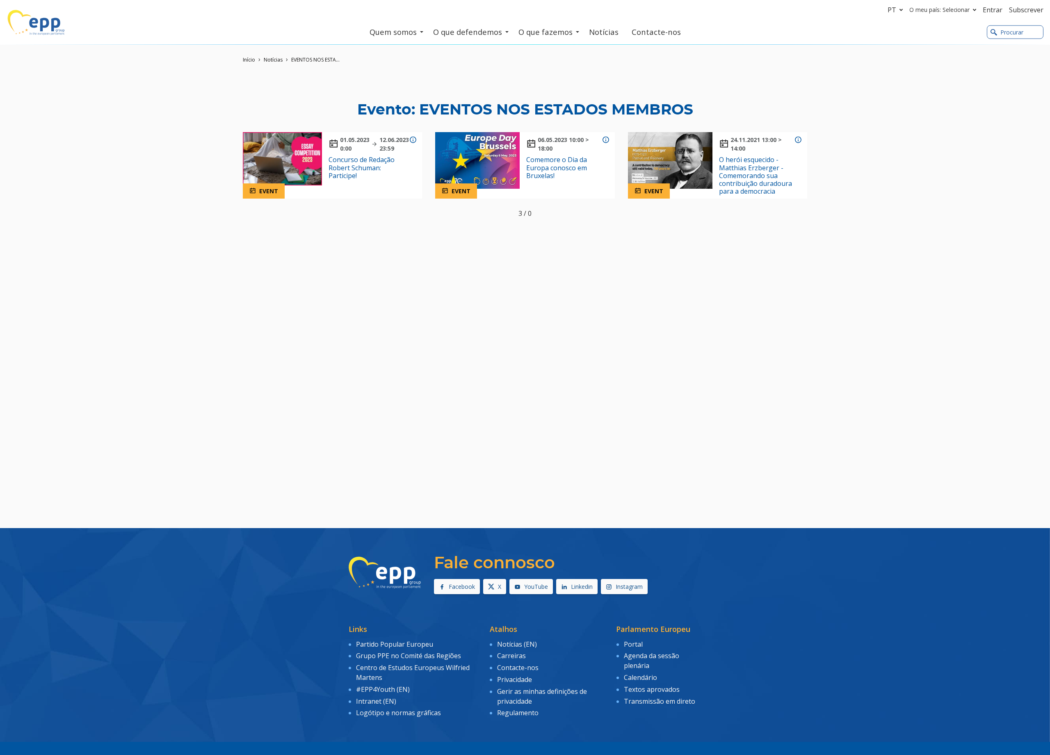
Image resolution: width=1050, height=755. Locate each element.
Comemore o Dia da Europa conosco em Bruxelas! (556, 168)
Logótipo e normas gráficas (398, 712)
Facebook (462, 586)
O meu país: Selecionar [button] (939, 10)
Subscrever (1026, 9)
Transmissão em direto (659, 701)
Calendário (640, 677)
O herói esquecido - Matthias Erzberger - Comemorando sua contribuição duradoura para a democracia (755, 175)
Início (249, 59)
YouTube (536, 586)
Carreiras (511, 655)
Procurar (1011, 32)
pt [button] (892, 9)
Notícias (273, 59)
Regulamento (518, 712)
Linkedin (582, 586)
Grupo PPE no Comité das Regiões (408, 655)
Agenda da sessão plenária (651, 660)
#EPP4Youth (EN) (383, 689)
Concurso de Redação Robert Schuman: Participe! (362, 168)
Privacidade (514, 679)
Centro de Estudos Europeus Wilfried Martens (413, 672)
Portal (633, 644)
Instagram (629, 586)
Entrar (992, 9)
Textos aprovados (652, 689)
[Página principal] (36, 22)
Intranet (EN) (376, 701)
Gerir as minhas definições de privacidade (542, 696)
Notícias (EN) (517, 644)
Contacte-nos (518, 667)
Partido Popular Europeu (394, 644)
